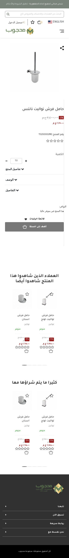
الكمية (60, 154)
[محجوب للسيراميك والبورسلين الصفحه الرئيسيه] (19, 31)
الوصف (10, 179)
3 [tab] (34, 466)
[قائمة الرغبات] (27, 294)
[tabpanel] (22, 323)
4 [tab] (39, 466)
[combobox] (34, 14)
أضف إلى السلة (37, 227)
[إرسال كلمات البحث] (8, 14)
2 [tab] (29, 466)
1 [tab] (24, 466)
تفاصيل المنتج (13, 169)
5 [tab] (44, 466)
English (58, 22)
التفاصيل (10, 190)
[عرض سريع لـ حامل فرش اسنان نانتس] (26, 351)
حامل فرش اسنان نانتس (23, 319)
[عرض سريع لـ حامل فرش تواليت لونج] (51, 351)
